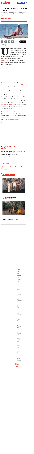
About (18, 271)
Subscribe (21, 2)
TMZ (18, 96)
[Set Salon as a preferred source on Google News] (22, 41)
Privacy (18, 277)
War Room (4, 169)
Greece (12, 166)
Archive (19, 285)
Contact (19, 275)
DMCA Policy (17, 367)
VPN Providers (17, 364)
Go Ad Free (18, 289)
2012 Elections (5, 166)
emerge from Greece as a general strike (14, 84)
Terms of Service (19, 281)
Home (18, 269)
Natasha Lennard (6, 18)
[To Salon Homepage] (5, 2)
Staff (18, 273)
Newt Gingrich (18, 166)
